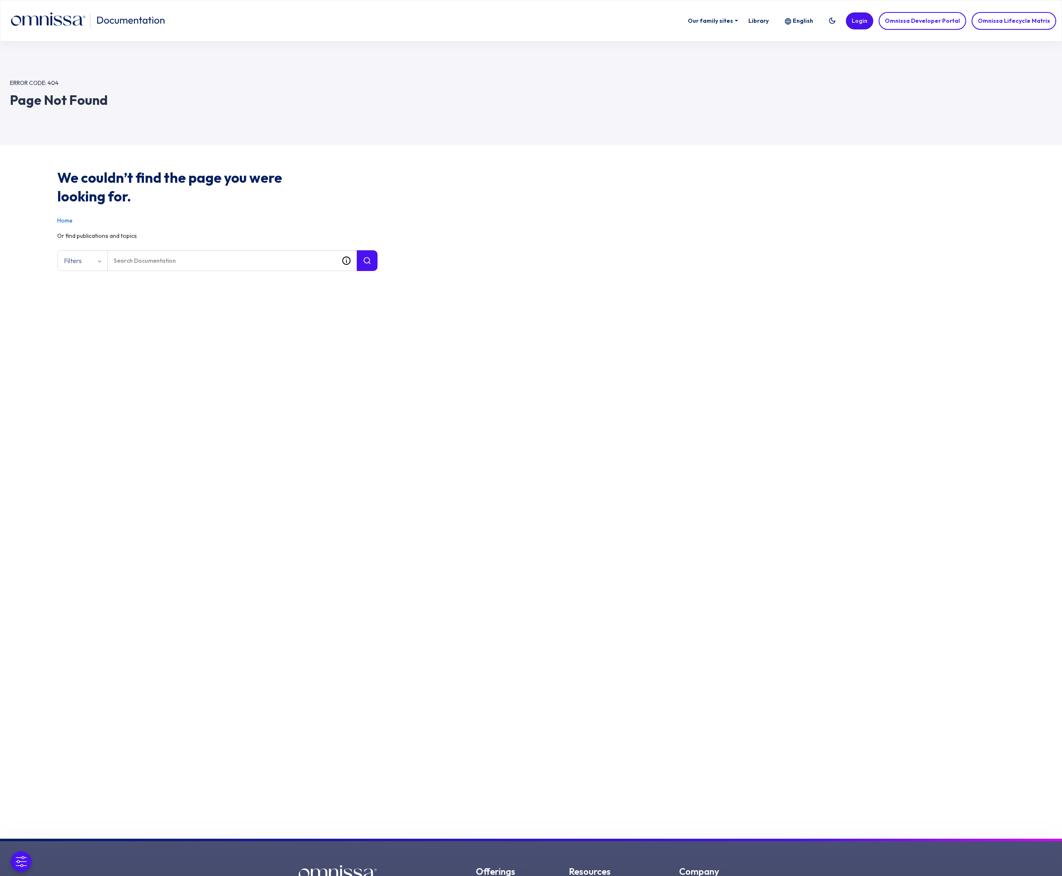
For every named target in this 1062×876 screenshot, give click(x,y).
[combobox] (222, 260)
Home (65, 220)
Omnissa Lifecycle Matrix (1014, 20)
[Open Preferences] (21, 861)
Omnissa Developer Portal (922, 20)
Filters (73, 261)
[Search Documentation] (367, 260)
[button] (832, 20)
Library (758, 20)
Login (859, 20)
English (803, 20)
